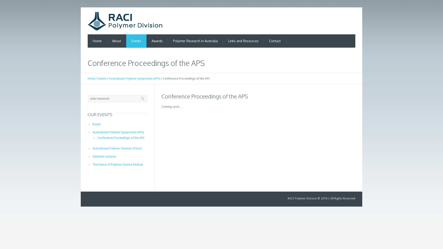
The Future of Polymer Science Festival (118, 164)
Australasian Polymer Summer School (117, 148)
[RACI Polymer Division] (125, 21)
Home (92, 78)
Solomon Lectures (104, 156)
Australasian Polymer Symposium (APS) (134, 78)
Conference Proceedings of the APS (120, 137)
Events (102, 78)
